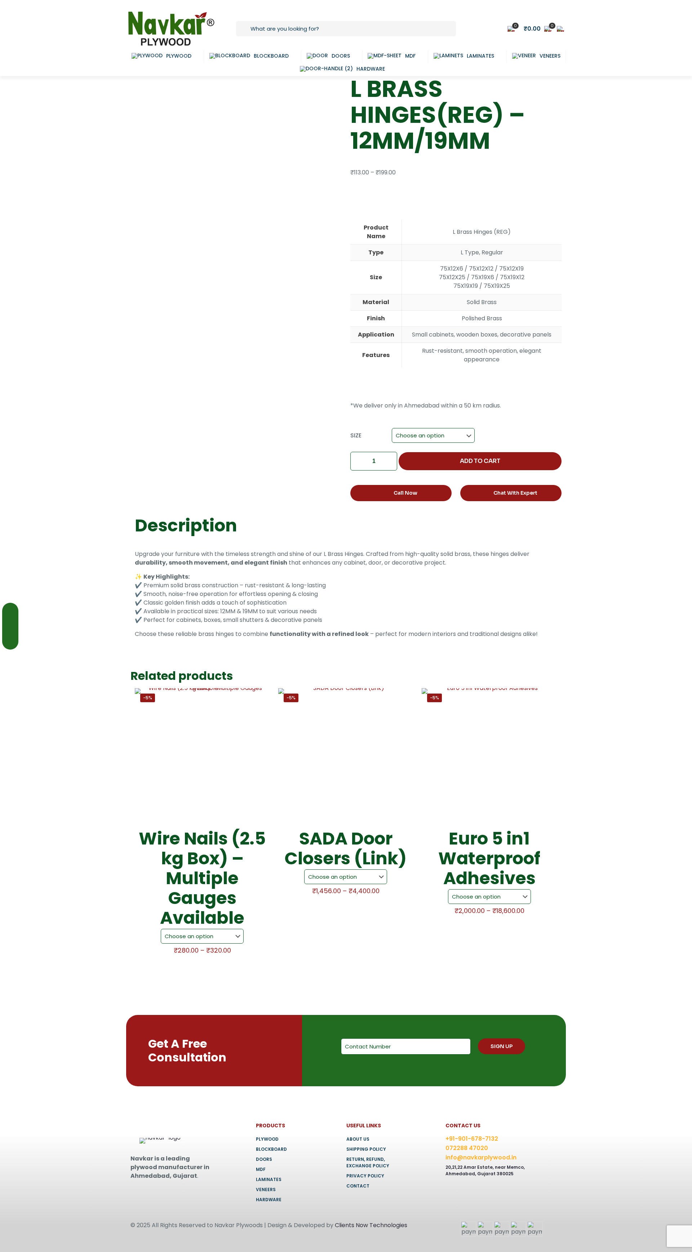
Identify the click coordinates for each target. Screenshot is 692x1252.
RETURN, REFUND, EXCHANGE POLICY (367, 1162)
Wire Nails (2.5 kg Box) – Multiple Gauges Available (202, 878)
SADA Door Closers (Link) (345, 848)
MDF (261, 1169)
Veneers (266, 1189)
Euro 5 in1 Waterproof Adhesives (489, 858)
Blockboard (271, 1149)
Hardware (268, 1200)
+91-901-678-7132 (471, 1139)
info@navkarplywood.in (480, 1157)
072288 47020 (466, 1148)
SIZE (355, 435)
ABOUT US (357, 1139)
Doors (264, 1159)
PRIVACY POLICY (365, 1176)
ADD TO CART (480, 461)
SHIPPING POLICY (366, 1149)
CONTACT (357, 1186)
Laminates (268, 1179)
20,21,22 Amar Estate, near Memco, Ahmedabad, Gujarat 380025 (485, 1170)
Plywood (267, 1139)
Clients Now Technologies (371, 1225)
